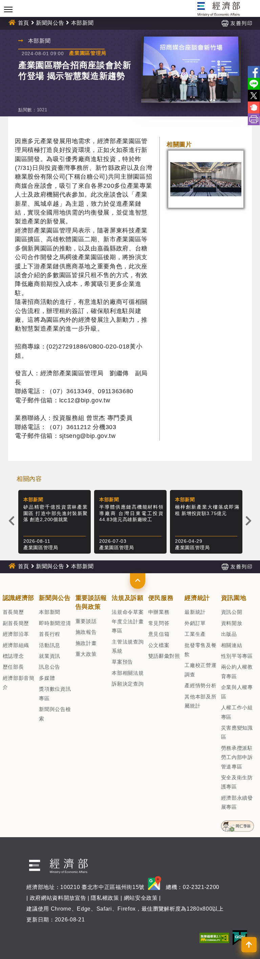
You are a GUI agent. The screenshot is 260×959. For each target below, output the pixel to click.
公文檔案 (159, 645)
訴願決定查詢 (128, 684)
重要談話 (86, 621)
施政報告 (86, 632)
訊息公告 (49, 667)
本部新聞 (49, 612)
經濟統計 (197, 598)
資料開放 (231, 623)
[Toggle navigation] (8, 9)
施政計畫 (86, 643)
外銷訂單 (195, 623)
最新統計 (195, 612)
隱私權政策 (105, 898)
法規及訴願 (127, 598)
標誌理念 (13, 656)
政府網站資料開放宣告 (58, 898)
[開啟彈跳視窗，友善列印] (236, 23)
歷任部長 (13, 667)
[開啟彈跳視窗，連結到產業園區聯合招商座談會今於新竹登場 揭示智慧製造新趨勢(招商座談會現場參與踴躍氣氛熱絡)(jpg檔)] (206, 179)
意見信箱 (159, 634)
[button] (137, 581)
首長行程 (49, 634)
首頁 (23, 23)
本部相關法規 (128, 673)
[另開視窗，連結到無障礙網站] (214, 937)
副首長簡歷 (16, 623)
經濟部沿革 (16, 634)
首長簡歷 (13, 612)
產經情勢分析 (200, 685)
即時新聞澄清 (55, 623)
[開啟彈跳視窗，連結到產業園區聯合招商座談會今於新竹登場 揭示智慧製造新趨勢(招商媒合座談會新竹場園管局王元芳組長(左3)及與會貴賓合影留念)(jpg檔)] (191, 70)
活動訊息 (49, 645)
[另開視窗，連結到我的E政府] (240, 937)
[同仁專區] (237, 824)
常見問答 (159, 623)
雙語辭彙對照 (164, 656)
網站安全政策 (141, 898)
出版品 (229, 634)
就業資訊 (49, 656)
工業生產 (195, 634)
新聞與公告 (50, 23)
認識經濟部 (18, 598)
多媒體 (47, 678)
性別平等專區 (237, 656)
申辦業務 (159, 612)
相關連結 (231, 645)
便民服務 (161, 598)
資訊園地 (233, 598)
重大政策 (86, 654)
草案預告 (122, 662)
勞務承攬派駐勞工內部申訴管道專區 (237, 757)
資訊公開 (231, 612)
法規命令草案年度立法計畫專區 (128, 621)
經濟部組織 (16, 645)
